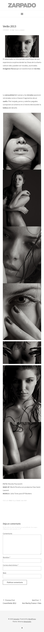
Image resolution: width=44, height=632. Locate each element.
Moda (10, 500)
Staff (13, 30)
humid (18, 500)
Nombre (6, 557)
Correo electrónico (11, 565)
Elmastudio (27, 622)
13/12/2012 (6, 30)
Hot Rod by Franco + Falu (31, 601)
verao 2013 (24, 500)
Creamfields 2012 (9, 601)
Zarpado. (16, 619)
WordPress (32, 619)
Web (4, 573)
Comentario (7, 533)
